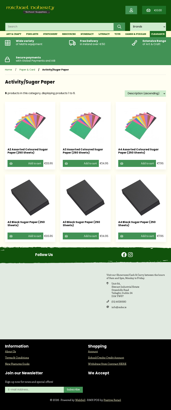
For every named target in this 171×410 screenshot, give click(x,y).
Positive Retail (112, 400)
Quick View (31, 140)
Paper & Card (27, 70)
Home (8, 70)
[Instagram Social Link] (130, 255)
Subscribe (73, 389)
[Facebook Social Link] (124, 255)
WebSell (80, 400)
